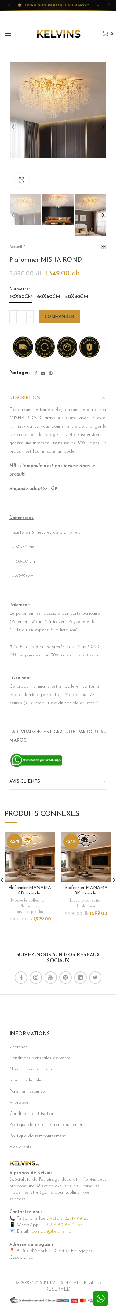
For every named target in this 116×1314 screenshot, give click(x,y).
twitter (95, 977)
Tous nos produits (29, 912)
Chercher (18, 1047)
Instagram (36, 977)
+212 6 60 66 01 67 (62, 1225)
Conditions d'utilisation (31, 1113)
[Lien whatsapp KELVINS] (36, 760)
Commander (59, 317)
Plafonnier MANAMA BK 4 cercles (86, 890)
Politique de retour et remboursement (47, 1125)
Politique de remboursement (37, 1136)
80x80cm (76, 296)
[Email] (43, 373)
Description (25, 397)
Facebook (21, 977)
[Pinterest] (50, 373)
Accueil (15, 247)
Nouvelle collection (28, 900)
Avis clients (24, 781)
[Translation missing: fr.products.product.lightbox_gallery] (21, 180)
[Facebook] (36, 373)
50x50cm (20, 296)
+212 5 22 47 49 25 (69, 1218)
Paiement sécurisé (27, 1091)
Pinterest (65, 977)
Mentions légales (26, 1080)
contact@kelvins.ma (51, 1231)
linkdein (80, 977)
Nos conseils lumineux (30, 1069)
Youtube (51, 977)
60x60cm (48, 296)
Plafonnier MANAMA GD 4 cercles (29, 890)
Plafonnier (28, 906)
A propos (19, 1102)
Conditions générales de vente (40, 1058)
